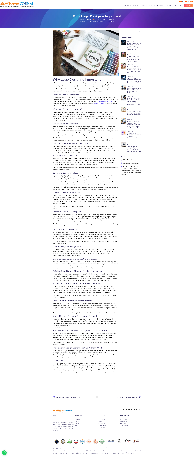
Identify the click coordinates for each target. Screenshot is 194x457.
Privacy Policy (125, 445)
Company (160, 5)
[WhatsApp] (140, 410)
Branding (127, 5)
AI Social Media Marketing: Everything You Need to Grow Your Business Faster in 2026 (134, 136)
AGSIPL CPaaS (124, 419)
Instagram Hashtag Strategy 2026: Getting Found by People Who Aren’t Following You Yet (134, 69)
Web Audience (124, 425)
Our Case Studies (102, 425)
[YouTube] (132, 410)
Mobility (143, 5)
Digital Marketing (102, 423)
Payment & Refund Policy (135, 445)
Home (82, 19)
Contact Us (178, 5)
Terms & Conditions (117, 445)
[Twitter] (127, 410)
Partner (191, 1)
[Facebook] (121, 410)
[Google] (137, 410)
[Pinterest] (135, 410)
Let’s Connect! (101, 427)
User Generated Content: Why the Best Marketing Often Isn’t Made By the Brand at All (134, 113)
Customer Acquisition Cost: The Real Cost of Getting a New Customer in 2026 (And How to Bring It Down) (134, 101)
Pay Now (185, 1)
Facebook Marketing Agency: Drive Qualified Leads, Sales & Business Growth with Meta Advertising (133, 125)
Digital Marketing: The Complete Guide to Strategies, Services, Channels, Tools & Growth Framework (134, 46)
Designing (152, 5)
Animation (89, 19)
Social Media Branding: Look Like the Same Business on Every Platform (134, 90)
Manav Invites (123, 421)
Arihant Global (96, 21)
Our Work (169, 5)
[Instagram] (124, 410)
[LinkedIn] (129, 410)
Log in (180, 1)
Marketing (136, 5)
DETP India (123, 423)
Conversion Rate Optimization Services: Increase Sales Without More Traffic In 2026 (134, 80)
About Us (100, 421)
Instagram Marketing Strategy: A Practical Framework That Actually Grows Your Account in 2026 (133, 58)
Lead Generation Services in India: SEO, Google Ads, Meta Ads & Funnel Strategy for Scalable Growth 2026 (134, 148)
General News (110, 21)
